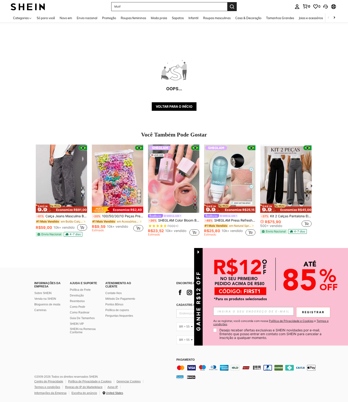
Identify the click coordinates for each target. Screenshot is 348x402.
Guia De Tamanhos (82, 318)
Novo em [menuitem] (66, 18)
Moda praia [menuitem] (159, 18)
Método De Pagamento (120, 298)
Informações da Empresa (50, 393)
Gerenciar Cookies (128, 381)
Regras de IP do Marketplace (84, 387)
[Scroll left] (328, 17)
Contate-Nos (113, 293)
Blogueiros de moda (47, 304)
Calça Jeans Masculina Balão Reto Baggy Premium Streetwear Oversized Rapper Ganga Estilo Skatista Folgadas (62, 216)
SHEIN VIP (77, 323)
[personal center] (297, 6)
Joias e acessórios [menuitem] (311, 18)
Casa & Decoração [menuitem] (248, 18)
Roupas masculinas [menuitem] (217, 18)
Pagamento (185, 359)
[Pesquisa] (232, 6)
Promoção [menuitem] (109, 18)
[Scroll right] (334, 17)
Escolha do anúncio (84, 393)
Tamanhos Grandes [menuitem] (280, 18)
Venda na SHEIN (45, 298)
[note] (61, 208)
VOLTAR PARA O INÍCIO (174, 106)
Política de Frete (80, 289)
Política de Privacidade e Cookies (90, 381)
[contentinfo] (247, 368)
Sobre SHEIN (43, 293)
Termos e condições (47, 387)
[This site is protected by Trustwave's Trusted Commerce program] (179, 377)
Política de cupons (117, 310)
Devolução (77, 295)
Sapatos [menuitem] (178, 18)
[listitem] (61, 191)
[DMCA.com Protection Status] (191, 377)
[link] (306, 6)
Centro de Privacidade (48, 381)
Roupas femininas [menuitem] (133, 18)
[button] (325, 6)
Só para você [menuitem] (46, 18)
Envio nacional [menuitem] (87, 18)
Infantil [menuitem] (193, 18)
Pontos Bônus (114, 304)
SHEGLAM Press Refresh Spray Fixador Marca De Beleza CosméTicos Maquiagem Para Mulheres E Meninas (230, 220)
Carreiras (40, 310)
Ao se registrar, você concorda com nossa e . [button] (271, 322)
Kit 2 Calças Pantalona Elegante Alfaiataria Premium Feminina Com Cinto (286, 216)
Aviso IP (112, 387)
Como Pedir (77, 306)
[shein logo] (28, 6)
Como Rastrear (79, 312)
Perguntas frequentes (119, 315)
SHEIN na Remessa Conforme (83, 330)
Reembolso (77, 301)
